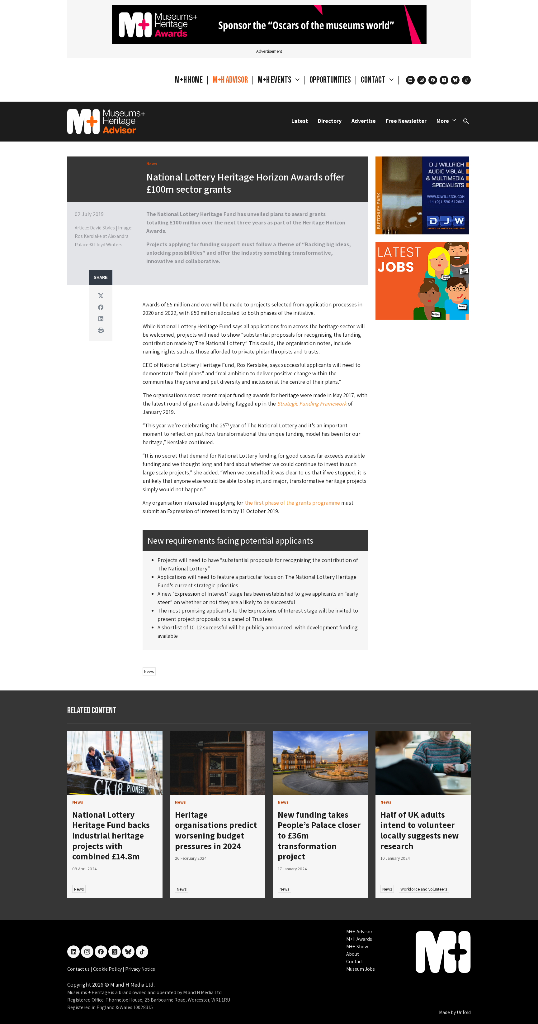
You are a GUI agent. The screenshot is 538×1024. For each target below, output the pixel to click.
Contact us (79, 969)
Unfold (464, 1012)
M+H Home (189, 80)
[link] (115, 763)
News (149, 671)
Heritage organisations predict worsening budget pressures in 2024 (216, 830)
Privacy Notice (140, 969)
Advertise (364, 120)
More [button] (443, 120)
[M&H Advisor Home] (106, 121)
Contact (354, 961)
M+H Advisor (230, 80)
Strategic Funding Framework (312, 403)
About (352, 954)
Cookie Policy (108, 969)
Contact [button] (374, 80)
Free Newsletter (406, 120)
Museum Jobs (360, 969)
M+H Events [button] (275, 80)
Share (101, 278)
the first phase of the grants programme (292, 502)
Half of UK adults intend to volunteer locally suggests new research (419, 830)
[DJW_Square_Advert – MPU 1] (422, 194)
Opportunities (330, 80)
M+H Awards (359, 939)
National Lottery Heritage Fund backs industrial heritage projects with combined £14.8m (111, 835)
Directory (330, 120)
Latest (299, 120)
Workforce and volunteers (423, 889)
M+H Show (357, 946)
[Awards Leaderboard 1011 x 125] (269, 23)
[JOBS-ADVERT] (422, 280)
